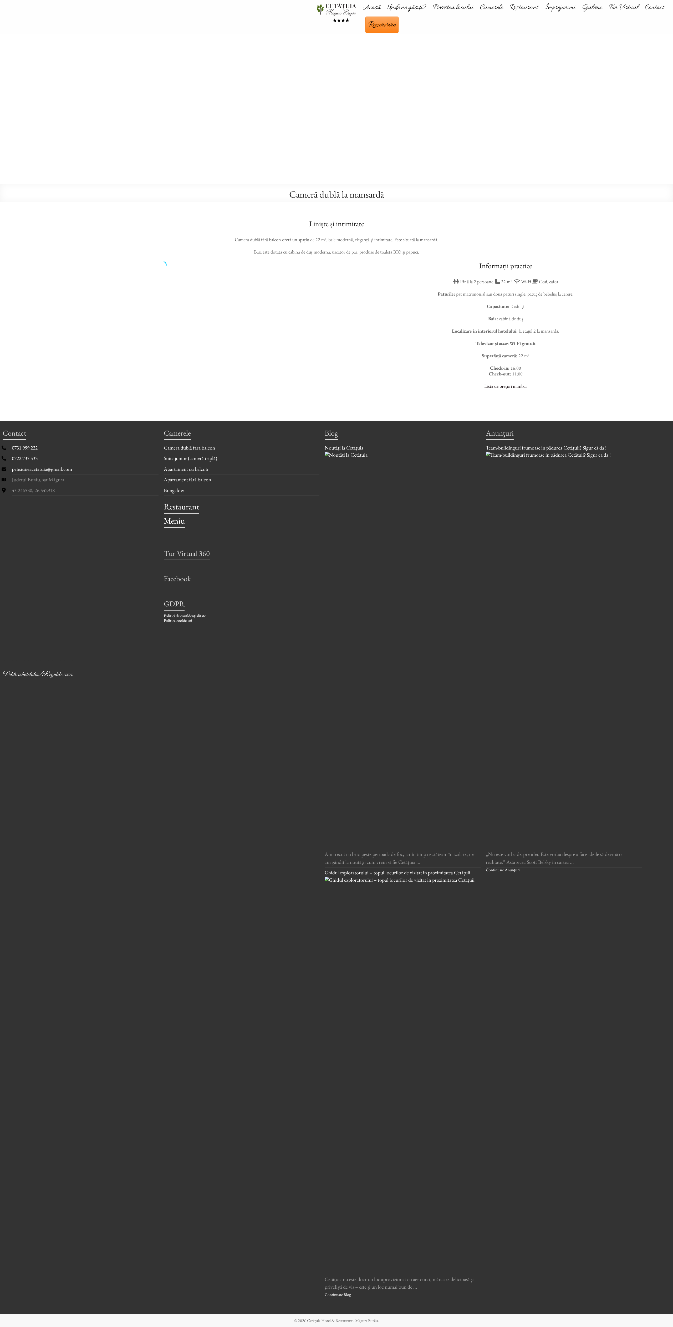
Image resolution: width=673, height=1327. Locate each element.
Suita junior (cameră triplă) (190, 458)
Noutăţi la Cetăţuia (344, 447)
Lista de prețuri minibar (505, 386)
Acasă (372, 7)
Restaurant (524, 7)
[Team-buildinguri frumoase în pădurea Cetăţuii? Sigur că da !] (564, 455)
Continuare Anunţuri (503, 869)
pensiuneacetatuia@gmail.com (42, 469)
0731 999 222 (25, 447)
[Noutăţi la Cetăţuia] (403, 455)
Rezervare (382, 25)
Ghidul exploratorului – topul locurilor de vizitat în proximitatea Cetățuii (397, 872)
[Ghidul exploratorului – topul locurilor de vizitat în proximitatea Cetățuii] (403, 880)
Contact (654, 7)
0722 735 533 (25, 458)
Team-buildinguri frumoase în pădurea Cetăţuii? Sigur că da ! (546, 447)
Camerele (491, 7)
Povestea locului (453, 7)
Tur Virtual (623, 7)
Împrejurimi (560, 7)
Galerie (592, 7)
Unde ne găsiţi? (406, 7)
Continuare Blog (338, 1294)
